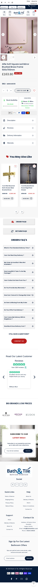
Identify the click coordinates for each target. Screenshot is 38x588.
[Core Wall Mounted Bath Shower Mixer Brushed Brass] (9, 174)
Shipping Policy (9, 499)
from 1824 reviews (18, 367)
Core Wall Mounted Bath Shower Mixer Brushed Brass (8, 188)
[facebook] (1, 2)
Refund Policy (9, 506)
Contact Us (34, 3)
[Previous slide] (16, 212)
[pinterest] (5, 2)
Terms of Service (9, 496)
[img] (19, 364)
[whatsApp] (12, 2)
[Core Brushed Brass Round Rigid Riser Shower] (28, 174)
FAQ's (9, 520)
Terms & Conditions (28, 506)
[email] (8, 2)
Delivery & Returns (28, 499)
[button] (11, 58)
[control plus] (11, 91)
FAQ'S (28, 503)
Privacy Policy (9, 503)
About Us (34, 1)
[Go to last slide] (3, 34)
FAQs (28, 1)
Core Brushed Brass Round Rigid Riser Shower (27, 188)
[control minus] (3, 91)
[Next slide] (34, 34)
